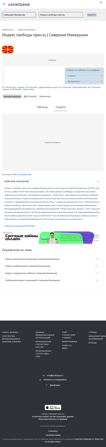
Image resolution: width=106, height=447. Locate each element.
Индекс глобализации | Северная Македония (27, 266)
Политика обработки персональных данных (53, 416)
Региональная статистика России (43, 344)
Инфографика (69, 342)
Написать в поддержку (55, 379)
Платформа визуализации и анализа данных (11, 339)
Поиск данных (10, 332)
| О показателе (24, 174)
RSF (14, 174)
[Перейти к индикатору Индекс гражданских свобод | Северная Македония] (97, 273)
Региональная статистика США (43, 353)
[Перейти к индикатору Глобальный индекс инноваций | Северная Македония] (97, 280)
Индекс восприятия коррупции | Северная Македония (32, 259)
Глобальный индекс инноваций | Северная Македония (32, 280)
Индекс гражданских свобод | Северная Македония (31, 273)
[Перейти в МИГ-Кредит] (52, 237)
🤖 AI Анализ (30, 96)
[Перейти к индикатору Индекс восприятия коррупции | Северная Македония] (97, 259)
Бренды (93, 343)
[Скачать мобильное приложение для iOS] (53, 407)
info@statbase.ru (55, 375)
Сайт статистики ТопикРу (68, 335)
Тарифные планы (53, 435)
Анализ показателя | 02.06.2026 (19, 226)
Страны (93, 332)
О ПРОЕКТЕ (53, 431)
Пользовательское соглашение (53, 419)
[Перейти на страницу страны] (7, 49)
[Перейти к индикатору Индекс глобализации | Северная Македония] (97, 266)
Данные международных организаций (45, 335)
